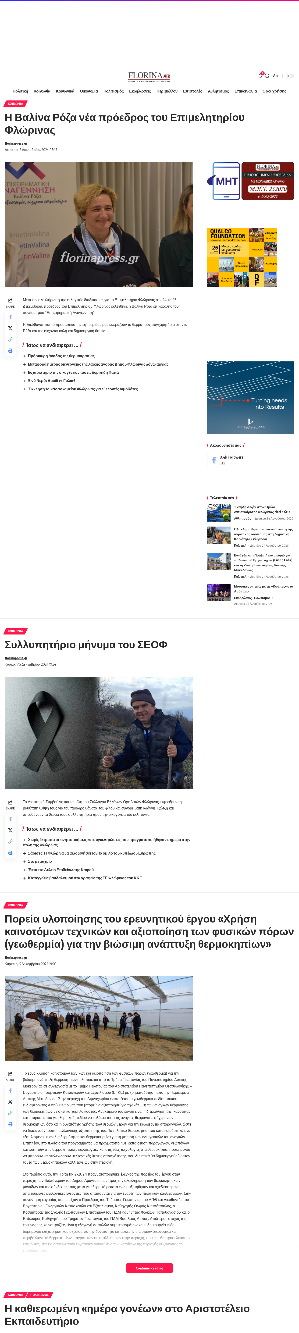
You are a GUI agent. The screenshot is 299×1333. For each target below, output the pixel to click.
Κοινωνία (15, 103)
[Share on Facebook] (10, 317)
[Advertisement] (140, 32)
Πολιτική (240, 545)
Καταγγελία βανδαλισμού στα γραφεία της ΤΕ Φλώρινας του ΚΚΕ (85, 878)
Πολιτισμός (262, 598)
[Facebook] (228, 460)
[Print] (10, 350)
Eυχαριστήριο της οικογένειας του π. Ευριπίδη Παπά (73, 372)
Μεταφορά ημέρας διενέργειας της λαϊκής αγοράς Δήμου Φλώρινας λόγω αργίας (98, 364)
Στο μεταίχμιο (40, 861)
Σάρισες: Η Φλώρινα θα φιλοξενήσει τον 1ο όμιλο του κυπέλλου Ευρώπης (92, 853)
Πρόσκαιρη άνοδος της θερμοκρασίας (61, 355)
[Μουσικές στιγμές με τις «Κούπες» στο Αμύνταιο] (219, 592)
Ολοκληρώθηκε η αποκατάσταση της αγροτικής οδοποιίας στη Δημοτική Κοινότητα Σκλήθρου (263, 534)
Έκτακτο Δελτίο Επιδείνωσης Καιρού (61, 869)
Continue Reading (149, 1268)
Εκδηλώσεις (243, 598)
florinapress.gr (16, 143)
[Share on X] (10, 328)
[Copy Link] (10, 339)
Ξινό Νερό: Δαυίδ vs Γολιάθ (51, 380)
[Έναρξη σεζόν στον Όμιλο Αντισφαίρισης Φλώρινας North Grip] (219, 513)
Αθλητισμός (242, 518)
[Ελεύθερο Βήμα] (149, 76)
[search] (267, 76)
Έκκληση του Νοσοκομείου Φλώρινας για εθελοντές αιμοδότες (83, 389)
